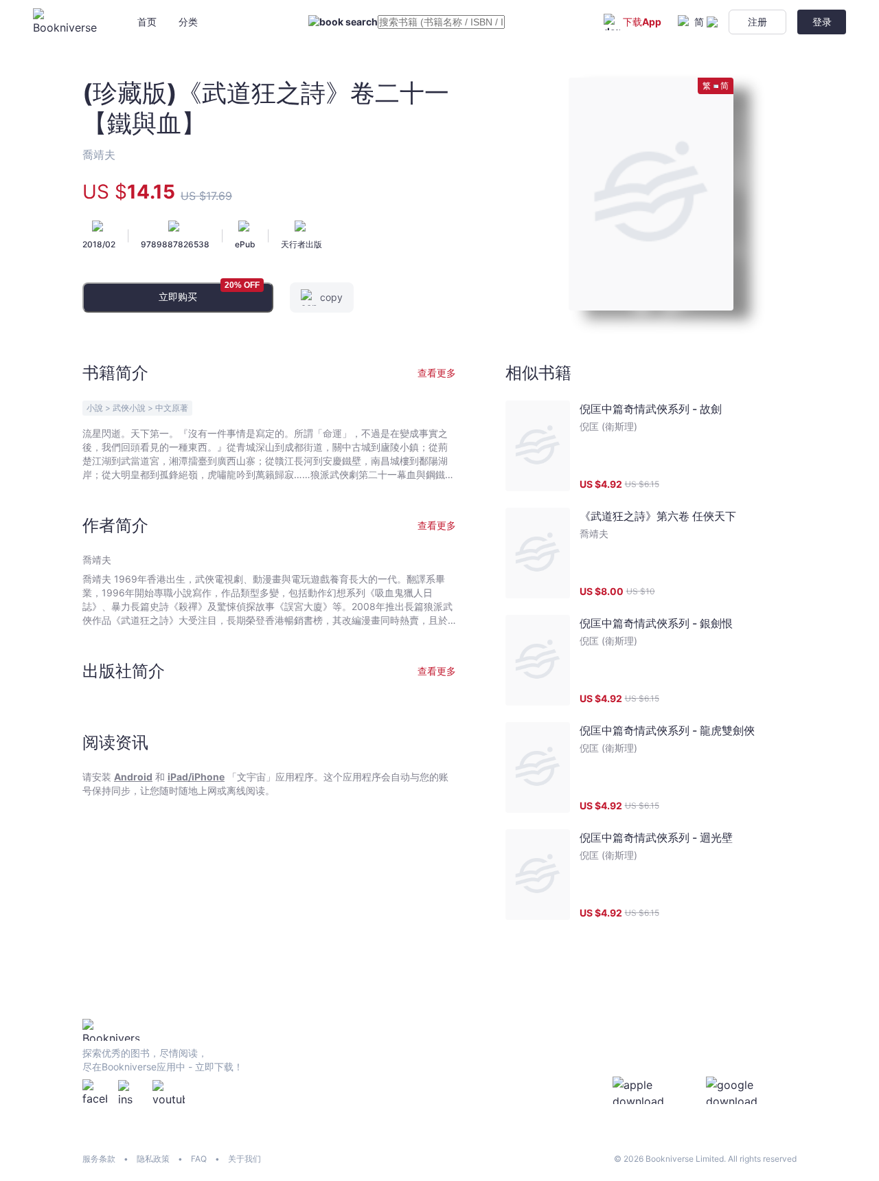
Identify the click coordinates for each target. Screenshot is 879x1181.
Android (133, 777)
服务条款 (98, 1159)
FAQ (199, 1159)
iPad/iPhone (196, 777)
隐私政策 (153, 1159)
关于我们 (244, 1159)
